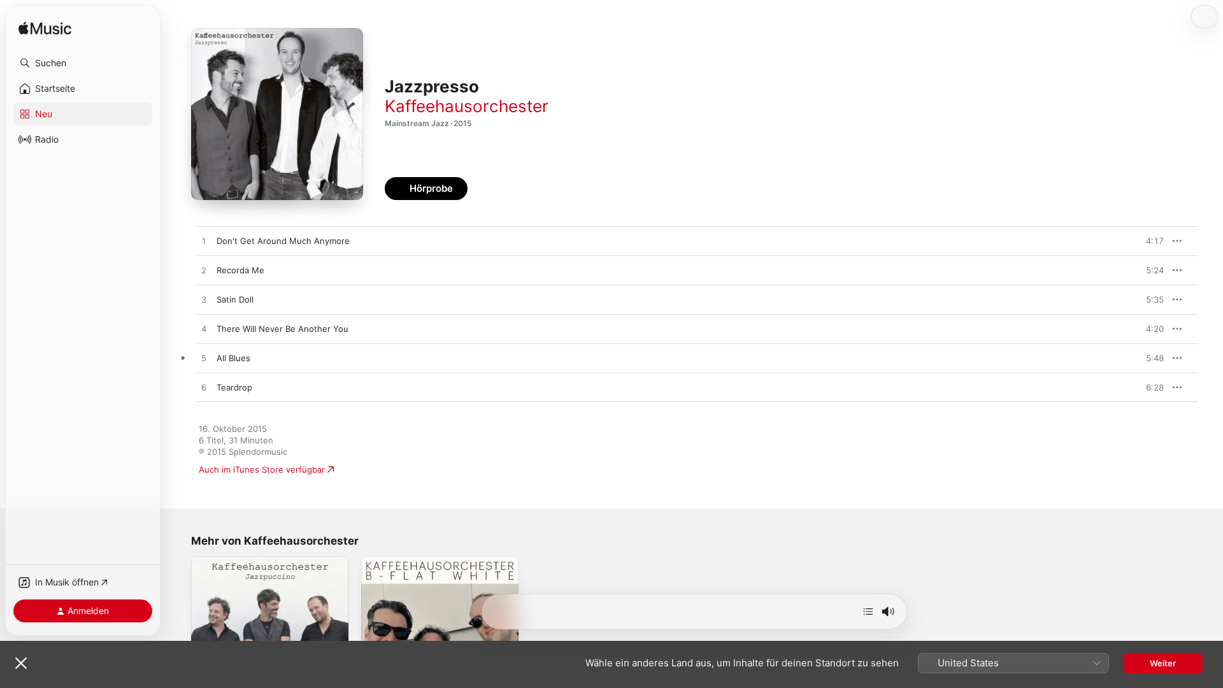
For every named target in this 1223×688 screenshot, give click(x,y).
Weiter (1163, 663)
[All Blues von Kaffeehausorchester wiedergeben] (204, 358)
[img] (44, 29)
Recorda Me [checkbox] (240, 270)
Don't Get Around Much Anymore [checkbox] (283, 241)
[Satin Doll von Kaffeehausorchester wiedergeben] (204, 300)
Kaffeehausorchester (466, 106)
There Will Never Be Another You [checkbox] (282, 329)
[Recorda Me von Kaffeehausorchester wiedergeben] (204, 270)
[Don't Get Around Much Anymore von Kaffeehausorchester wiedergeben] (204, 241)
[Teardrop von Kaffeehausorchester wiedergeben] (204, 388)
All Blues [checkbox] (233, 358)
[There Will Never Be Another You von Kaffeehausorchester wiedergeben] (204, 329)
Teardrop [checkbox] (234, 387)
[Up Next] (868, 611)
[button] (83, 63)
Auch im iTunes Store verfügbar (262, 469)
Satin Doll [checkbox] (235, 299)
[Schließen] (21, 663)
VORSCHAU (1146, 241)
